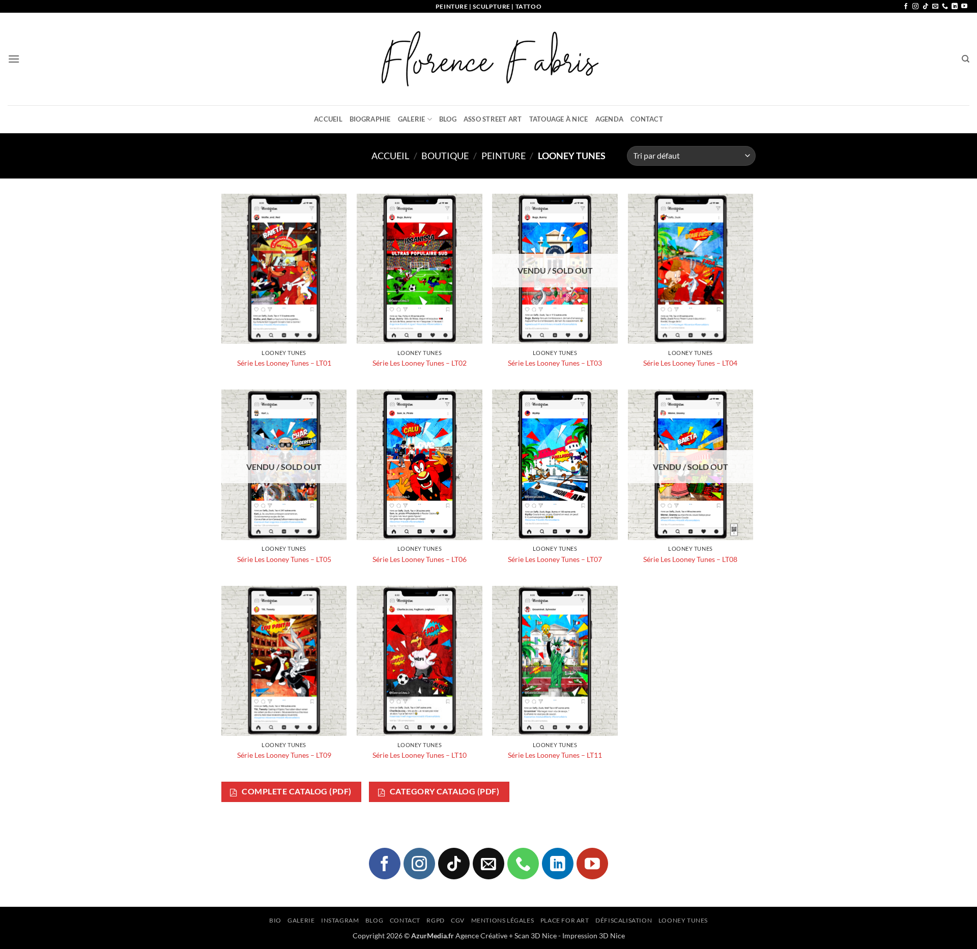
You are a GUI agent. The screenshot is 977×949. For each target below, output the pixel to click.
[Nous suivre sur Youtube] (964, 6)
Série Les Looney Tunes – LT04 (690, 363)
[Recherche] (965, 59)
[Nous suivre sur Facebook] (906, 6)
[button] (14, 58)
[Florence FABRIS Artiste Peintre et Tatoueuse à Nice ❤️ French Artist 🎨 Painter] (488, 59)
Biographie (370, 119)
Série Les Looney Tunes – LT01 (284, 363)
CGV (458, 920)
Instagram (340, 920)
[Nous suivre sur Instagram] (915, 6)
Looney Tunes (683, 920)
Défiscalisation (623, 920)
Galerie (411, 119)
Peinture (503, 155)
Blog (447, 119)
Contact (646, 119)
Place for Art (564, 920)
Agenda (609, 119)
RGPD (435, 920)
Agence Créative (481, 935)
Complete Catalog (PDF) (296, 791)
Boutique (445, 155)
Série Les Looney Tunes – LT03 (555, 363)
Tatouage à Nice (558, 119)
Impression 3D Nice (593, 935)
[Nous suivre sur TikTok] (926, 6)
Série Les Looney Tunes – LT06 (419, 559)
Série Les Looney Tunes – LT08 (690, 559)
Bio (275, 920)
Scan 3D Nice (535, 935)
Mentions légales (502, 920)
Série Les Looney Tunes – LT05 (284, 559)
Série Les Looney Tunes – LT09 (284, 755)
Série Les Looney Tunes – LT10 (419, 755)
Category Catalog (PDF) (443, 791)
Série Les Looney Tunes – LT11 (555, 755)
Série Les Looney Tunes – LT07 (555, 559)
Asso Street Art (493, 119)
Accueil (328, 119)
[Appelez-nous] (945, 6)
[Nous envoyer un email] (935, 6)
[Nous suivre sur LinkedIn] (955, 6)
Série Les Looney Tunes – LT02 (419, 363)
